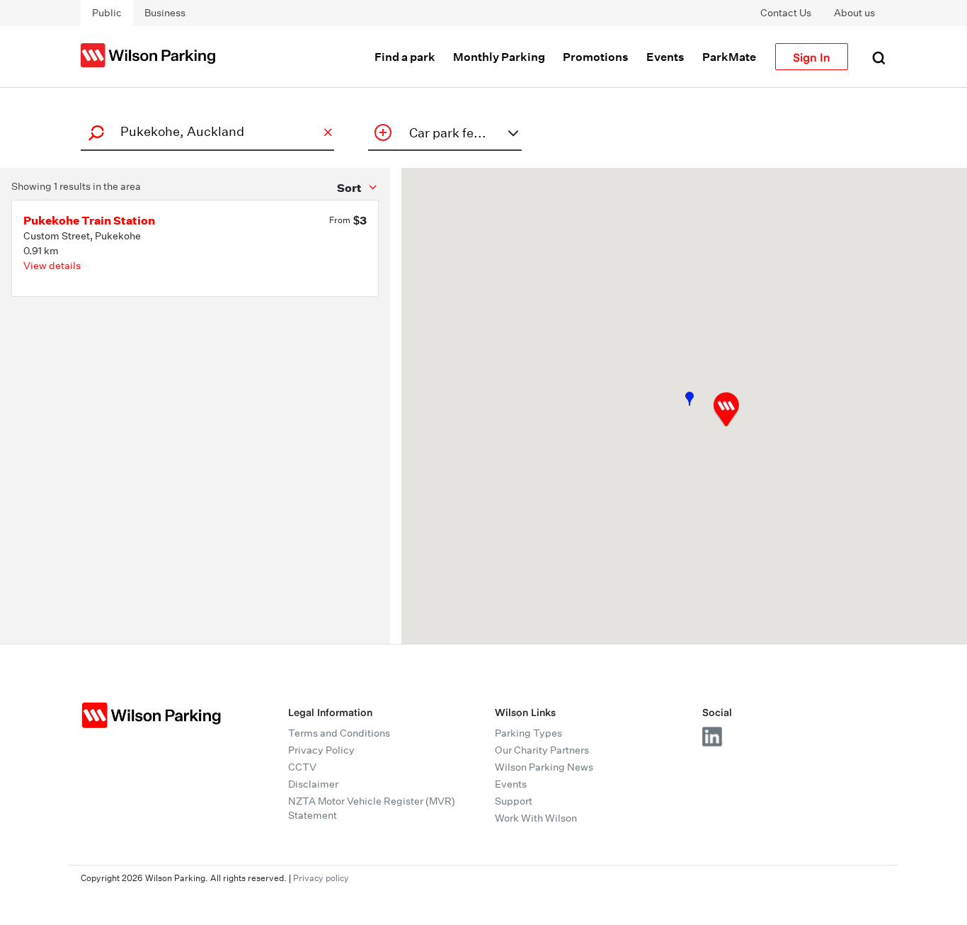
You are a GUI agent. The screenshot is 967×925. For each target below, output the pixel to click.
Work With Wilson (536, 818)
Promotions (596, 57)
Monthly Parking (499, 57)
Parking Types (528, 733)
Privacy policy (321, 878)
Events (665, 57)
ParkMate (729, 57)
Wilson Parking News (544, 767)
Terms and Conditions (339, 733)
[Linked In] (712, 736)
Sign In (811, 56)
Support (513, 801)
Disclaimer (313, 784)
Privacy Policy (321, 750)
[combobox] (205, 131)
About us (854, 12)
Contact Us (785, 12)
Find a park (404, 57)
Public (107, 12)
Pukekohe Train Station (89, 220)
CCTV (302, 767)
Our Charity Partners (542, 750)
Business (164, 12)
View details (52, 265)
